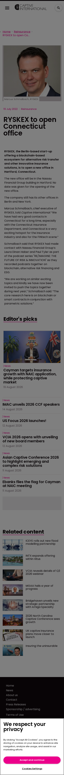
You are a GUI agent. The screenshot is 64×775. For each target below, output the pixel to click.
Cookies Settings (32, 768)
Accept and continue (32, 760)
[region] (32, 746)
